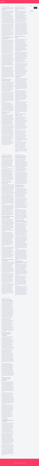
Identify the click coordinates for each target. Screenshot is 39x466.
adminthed (8, 6)
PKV (30, 13)
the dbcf (3, 1)
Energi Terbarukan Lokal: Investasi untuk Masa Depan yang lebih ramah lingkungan (7, 300)
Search (35, 7)
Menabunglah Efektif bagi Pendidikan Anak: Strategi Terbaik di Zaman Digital (7, 156)
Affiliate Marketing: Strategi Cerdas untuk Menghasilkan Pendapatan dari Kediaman (20, 156)
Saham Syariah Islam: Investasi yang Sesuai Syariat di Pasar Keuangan (7, 8)
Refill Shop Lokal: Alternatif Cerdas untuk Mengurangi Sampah (20, 8)
